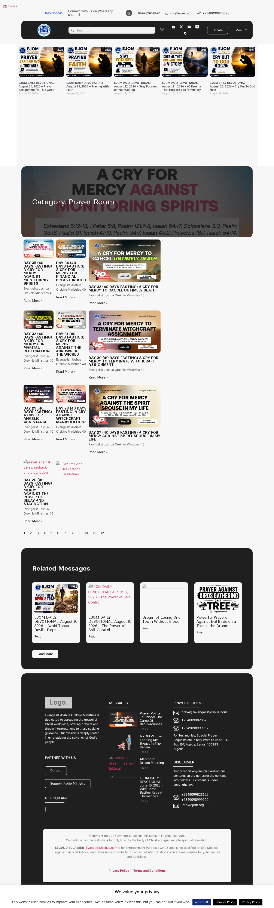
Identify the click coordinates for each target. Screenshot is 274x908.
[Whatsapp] (129, 13)
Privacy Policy (251, 902)
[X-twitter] (181, 26)
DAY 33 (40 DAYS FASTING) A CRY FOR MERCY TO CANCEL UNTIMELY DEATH (123, 288)
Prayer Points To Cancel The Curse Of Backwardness (151, 718)
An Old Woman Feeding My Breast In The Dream (151, 741)
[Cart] (162, 29)
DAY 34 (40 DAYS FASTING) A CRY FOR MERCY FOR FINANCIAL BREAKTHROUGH (71, 271)
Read (37, 636)
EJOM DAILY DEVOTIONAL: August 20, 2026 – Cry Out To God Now (232, 86)
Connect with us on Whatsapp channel (90, 13)
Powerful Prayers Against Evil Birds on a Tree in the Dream (216, 621)
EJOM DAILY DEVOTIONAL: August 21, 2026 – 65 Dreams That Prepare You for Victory (182, 86)
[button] (45, 654)
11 (94, 533)
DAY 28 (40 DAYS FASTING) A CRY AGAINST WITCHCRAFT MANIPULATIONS (71, 415)
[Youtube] (189, 26)
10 (86, 533)
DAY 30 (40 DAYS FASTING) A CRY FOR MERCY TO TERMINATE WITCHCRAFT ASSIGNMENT (123, 361)
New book (53, 13)
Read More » (33, 301)
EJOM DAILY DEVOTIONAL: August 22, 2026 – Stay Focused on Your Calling (136, 86)
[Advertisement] (137, 134)
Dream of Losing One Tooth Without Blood (161, 619)
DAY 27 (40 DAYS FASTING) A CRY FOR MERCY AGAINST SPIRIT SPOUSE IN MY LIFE (124, 435)
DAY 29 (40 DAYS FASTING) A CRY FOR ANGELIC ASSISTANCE (38, 415)
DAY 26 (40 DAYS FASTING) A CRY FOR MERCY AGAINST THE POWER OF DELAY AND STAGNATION (38, 492)
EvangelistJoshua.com (101, 847)
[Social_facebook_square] (197, 26)
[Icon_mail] (173, 26)
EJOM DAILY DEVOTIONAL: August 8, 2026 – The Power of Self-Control (109, 623)
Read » (144, 729)
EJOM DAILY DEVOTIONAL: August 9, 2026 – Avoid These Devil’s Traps (55, 623)
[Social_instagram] (185, 33)
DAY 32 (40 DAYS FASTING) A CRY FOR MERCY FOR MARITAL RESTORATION (38, 342)
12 (102, 533)
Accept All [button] (201, 902)
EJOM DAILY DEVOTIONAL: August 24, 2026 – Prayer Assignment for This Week (37, 86)
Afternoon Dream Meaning (152, 761)
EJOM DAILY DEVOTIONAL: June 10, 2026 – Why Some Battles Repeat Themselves (151, 787)
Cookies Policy (225, 902)
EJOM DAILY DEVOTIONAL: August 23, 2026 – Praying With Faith (87, 86)
